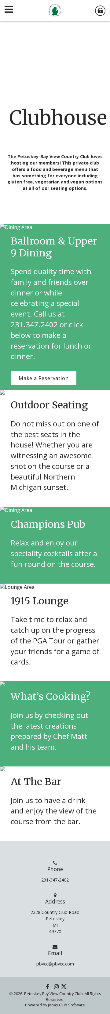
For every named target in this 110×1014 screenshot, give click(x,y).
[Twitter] (64, 986)
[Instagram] (56, 986)
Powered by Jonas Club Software (55, 1005)
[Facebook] (48, 986)
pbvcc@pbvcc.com (55, 964)
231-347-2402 (55, 880)
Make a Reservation (43, 378)
